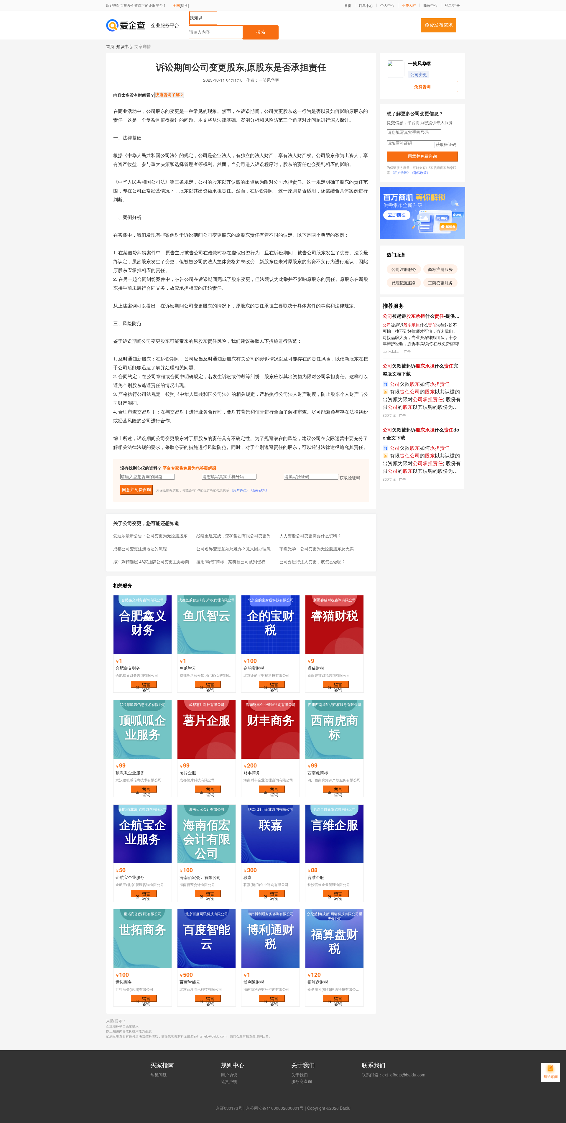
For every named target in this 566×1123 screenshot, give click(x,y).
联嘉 (247, 877)
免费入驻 (409, 5)
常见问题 (158, 1075)
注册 (456, 5)
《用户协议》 (239, 490)
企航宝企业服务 (130, 877)
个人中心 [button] (387, 5)
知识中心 (124, 46)
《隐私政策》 (259, 490)
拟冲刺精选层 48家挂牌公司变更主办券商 (151, 561)
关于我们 (299, 1075)
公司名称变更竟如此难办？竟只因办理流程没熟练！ (236, 548)
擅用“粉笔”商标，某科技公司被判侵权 (230, 561)
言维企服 (315, 877)
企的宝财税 (253, 668)
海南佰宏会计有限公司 (200, 877)
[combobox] (302, 25)
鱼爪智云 (188, 668)
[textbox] (216, 32)
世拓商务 (124, 982)
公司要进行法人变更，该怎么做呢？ (312, 561)
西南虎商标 (317, 772)
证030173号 (231, 1108)
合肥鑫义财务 (128, 668)
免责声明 (229, 1081)
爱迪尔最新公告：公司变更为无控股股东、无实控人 (153, 536)
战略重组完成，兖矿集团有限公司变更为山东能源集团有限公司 (236, 536)
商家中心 (430, 5)
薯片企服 (188, 772)
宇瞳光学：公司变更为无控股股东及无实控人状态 (319, 548)
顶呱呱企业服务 (130, 772)
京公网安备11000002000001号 (275, 1108)
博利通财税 (253, 982)
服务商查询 (301, 1081)
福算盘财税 (317, 982)
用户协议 (229, 1075)
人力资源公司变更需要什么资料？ (310, 536)
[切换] (184, 5)
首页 (347, 5)
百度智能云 (190, 982)
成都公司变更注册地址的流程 (140, 548)
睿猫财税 (315, 668)
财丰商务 (251, 772)
